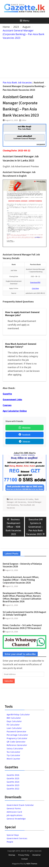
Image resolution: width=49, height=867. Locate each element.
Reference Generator (17, 745)
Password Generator (16, 731)
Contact (24, 859)
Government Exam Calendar (20, 805)
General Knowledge (16, 818)
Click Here (35, 288)
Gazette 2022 (13, 788)
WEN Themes (31, 863)
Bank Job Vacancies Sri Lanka (21, 499)
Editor (24, 120)
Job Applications (14, 815)
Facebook (26, 434)
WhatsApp (26, 427)
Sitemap (11, 855)
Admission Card (14, 812)
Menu (26, 20)
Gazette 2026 (13, 775)
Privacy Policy (23, 855)
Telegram (26, 441)
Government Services (17, 838)
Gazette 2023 (13, 785)
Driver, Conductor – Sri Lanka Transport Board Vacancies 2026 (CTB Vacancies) (22, 626)
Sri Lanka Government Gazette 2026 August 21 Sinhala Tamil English (24, 613)
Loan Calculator (14, 728)
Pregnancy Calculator (17, 738)
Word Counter (13, 758)
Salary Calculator (15, 748)
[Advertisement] (24, 58)
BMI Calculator (14, 718)
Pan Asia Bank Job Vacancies (17, 82)
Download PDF (35, 282)
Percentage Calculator (17, 735)
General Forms (14, 808)
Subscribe (8, 681)
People (10, 841)
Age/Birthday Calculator (18, 714)
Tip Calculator (13, 755)
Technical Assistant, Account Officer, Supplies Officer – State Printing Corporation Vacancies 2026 (21, 580)
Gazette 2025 (13, 778)
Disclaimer (36, 855)
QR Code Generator (16, 741)
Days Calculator (14, 721)
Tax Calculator (13, 752)
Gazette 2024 (13, 782)
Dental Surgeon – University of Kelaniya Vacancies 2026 (22, 565)
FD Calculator (13, 724)
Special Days (13, 835)
